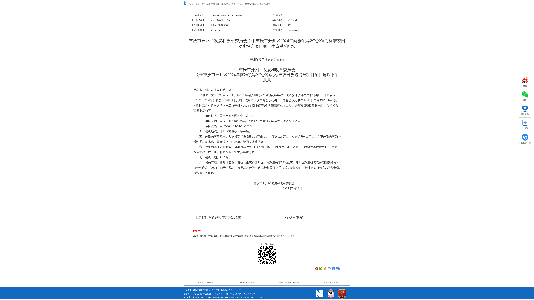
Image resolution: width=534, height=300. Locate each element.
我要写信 (215, 290)
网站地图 (187, 290)
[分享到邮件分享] (329, 268)
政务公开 (235, 4)
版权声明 (197, 290)
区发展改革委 (224, 4)
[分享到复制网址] (338, 268)
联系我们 (206, 290)
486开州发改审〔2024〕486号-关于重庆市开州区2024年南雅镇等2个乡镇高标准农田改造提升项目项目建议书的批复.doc (244, 236)
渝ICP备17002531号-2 (201, 297)
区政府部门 (212, 4)
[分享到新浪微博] (316, 268)
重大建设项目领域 (249, 4)
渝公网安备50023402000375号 (249, 297)
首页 (203, 4)
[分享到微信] (321, 268)
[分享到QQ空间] (325, 268)
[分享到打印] (334, 268)
